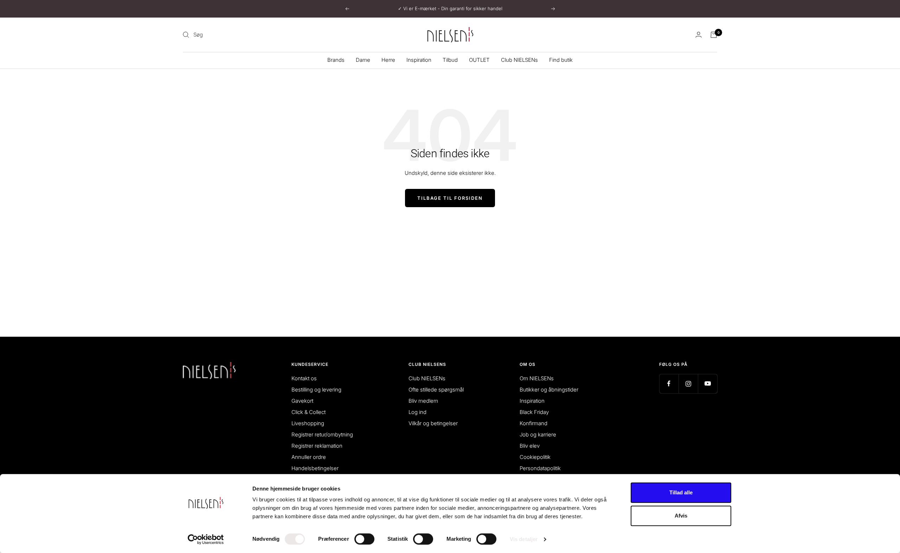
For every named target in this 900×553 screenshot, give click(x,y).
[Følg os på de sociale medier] (669, 383)
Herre (388, 60)
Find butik (561, 60)
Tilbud (450, 60)
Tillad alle (681, 492)
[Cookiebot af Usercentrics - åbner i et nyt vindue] (206, 539)
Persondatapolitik (540, 468)
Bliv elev (530, 445)
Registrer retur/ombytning (322, 434)
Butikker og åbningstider (549, 389)
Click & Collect (308, 412)
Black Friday (534, 412)
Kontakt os (304, 378)
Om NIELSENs (537, 378)
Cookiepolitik (535, 457)
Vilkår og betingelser (433, 423)
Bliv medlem (423, 400)
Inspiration (418, 60)
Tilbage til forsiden (450, 198)
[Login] (698, 35)
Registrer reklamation (316, 445)
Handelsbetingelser (315, 468)
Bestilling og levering (316, 389)
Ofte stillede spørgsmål (436, 389)
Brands (336, 60)
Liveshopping (307, 423)
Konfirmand (533, 423)
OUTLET (479, 60)
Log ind (417, 412)
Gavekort (302, 400)
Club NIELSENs (519, 60)
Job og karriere (538, 434)
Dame (363, 60)
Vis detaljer (524, 539)
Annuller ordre (308, 457)
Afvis (681, 516)
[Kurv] (713, 35)
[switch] (364, 539)
